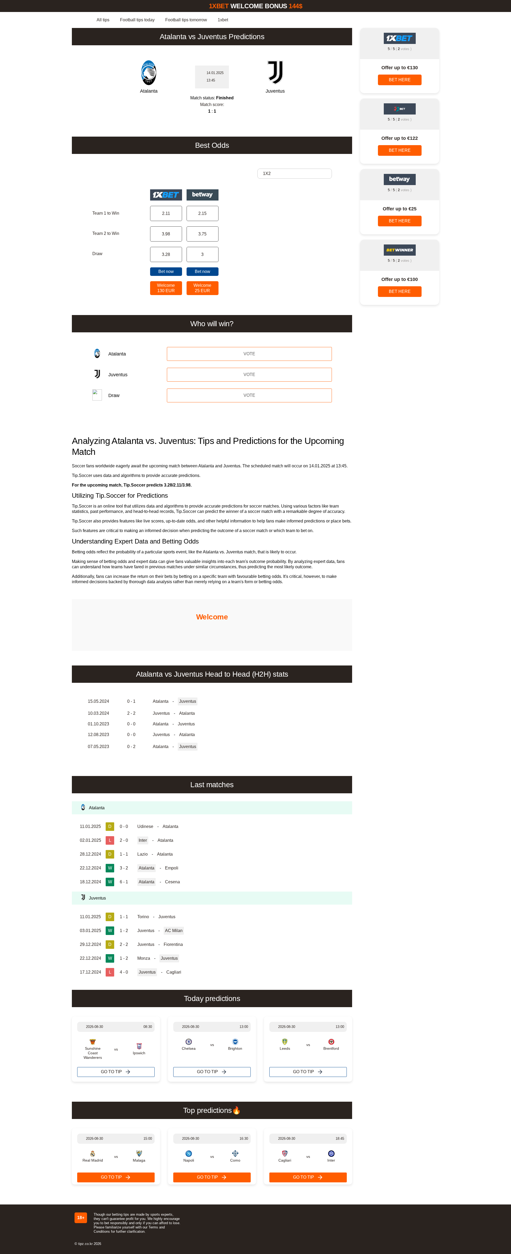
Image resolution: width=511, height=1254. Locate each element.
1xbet (223, 20)
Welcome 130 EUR (166, 288)
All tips (103, 20)
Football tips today (137, 20)
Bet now (166, 271)
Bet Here (400, 79)
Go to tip (111, 1071)
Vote (249, 354)
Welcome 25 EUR (202, 288)
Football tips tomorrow (186, 20)
